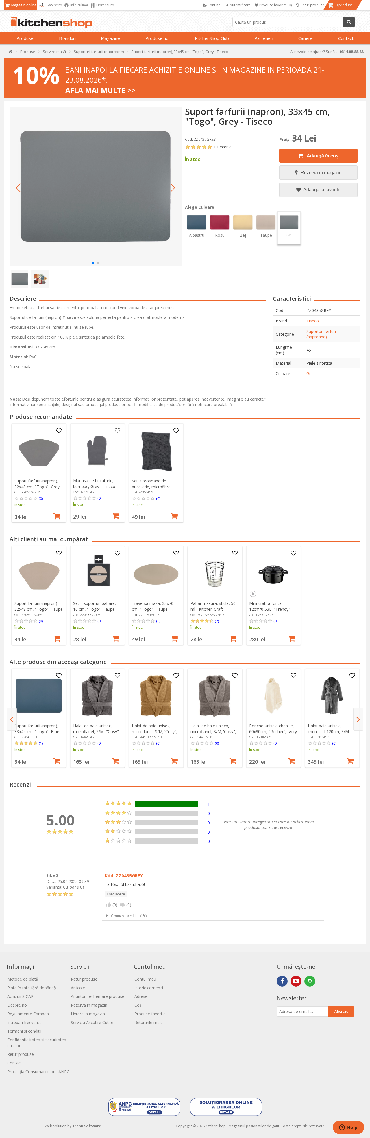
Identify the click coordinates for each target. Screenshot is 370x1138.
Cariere (305, 38)
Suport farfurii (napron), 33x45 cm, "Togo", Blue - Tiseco (38, 731)
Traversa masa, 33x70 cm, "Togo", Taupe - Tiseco (152, 609)
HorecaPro (104, 5)
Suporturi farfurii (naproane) (321, 333)
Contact (346, 38)
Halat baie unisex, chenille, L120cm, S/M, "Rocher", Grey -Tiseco (329, 731)
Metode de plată (22, 979)
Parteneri (263, 38)
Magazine (110, 38)
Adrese (140, 996)
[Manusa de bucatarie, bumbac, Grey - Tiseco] (97, 451)
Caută (349, 22)
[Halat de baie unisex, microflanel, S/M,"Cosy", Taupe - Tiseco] (214, 695)
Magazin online (23, 5)
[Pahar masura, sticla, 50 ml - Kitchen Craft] (214, 573)
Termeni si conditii (24, 1031)
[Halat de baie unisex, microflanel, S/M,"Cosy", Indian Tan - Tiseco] (156, 695)
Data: (51, 881)
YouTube (296, 981)
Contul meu (145, 979)
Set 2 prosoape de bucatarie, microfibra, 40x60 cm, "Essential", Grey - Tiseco (152, 489)
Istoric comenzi (148, 987)
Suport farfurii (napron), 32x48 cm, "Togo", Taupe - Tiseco (38, 609)
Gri (309, 373)
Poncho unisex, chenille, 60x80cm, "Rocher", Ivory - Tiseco (273, 731)
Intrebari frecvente (24, 1022)
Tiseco (312, 321)
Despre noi (17, 1005)
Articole (78, 987)
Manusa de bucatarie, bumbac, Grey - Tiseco (94, 483)
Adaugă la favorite (321, 189)
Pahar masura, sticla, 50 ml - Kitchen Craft (213, 606)
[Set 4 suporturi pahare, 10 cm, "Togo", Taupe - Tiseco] (97, 573)
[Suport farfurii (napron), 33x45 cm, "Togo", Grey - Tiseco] (96, 186)
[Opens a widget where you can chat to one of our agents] (348, 1128)
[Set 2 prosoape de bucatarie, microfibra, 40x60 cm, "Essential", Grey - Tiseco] (156, 451)
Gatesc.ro (53, 5)
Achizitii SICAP (20, 996)
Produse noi (157, 38)
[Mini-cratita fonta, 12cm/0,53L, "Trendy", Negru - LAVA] (273, 573)
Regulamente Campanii (29, 1013)
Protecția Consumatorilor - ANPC (38, 1071)
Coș (138, 1005)
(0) (41, 498)
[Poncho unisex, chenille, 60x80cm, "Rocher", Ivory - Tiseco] (273, 695)
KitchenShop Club (212, 38)
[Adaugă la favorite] (58, 431)
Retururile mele (148, 1022)
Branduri (67, 38)
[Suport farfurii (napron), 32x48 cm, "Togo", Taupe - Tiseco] (38, 573)
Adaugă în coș (322, 155)
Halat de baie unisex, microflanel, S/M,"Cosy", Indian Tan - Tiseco (154, 731)
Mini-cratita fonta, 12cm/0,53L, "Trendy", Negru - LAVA (270, 609)
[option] (39, 473)
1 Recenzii (223, 147)
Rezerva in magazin (321, 172)
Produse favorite (150, 1013)
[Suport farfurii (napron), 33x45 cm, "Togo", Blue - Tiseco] (38, 695)
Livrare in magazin (88, 1013)
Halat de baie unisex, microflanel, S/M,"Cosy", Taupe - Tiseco (213, 731)
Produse (25, 38)
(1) (41, 743)
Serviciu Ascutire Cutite (92, 1022)
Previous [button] (12, 719)
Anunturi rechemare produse (97, 996)
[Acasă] (11, 52)
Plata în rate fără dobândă (31, 987)
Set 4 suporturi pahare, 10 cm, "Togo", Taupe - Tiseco (95, 609)
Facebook (282, 981)
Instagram (309, 981)
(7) (217, 620)
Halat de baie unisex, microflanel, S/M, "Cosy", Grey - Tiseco (96, 731)
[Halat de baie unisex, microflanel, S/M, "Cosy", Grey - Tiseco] (97, 695)
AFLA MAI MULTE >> (100, 90)
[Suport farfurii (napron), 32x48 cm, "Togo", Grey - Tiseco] (38, 451)
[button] (18, 187)
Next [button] (358, 719)
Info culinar (78, 5)
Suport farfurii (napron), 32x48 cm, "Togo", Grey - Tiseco (38, 486)
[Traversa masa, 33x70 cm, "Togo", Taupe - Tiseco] (156, 573)
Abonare (341, 1011)
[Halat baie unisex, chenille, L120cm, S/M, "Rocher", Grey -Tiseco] (332, 695)
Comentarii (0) (129, 916)
